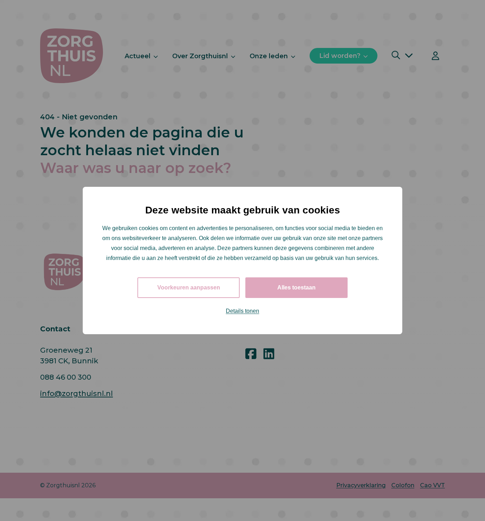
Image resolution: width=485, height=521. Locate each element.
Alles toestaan (296, 287)
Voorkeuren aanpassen (188, 287)
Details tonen (242, 311)
